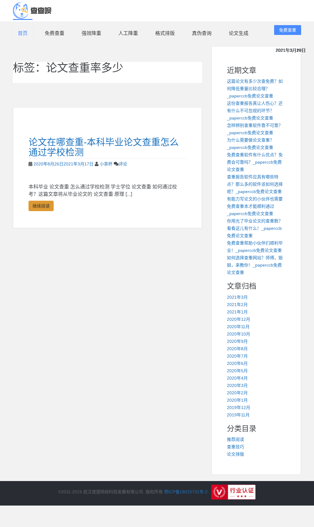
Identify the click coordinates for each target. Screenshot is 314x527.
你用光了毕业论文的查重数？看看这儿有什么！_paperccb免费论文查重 (255, 228)
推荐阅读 (235, 439)
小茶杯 (106, 163)
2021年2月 (237, 304)
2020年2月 (237, 392)
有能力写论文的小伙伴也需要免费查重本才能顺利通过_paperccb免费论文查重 (255, 206)
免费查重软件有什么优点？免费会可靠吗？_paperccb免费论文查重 (255, 162)
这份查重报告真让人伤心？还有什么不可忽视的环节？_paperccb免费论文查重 (255, 110)
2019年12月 (238, 407)
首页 (23, 33)
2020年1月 (237, 400)
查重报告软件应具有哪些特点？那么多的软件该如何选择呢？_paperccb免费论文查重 (255, 184)
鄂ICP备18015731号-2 (186, 491)
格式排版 (165, 33)
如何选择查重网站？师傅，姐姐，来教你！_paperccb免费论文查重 (255, 265)
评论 (123, 163)
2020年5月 (237, 370)
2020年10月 (238, 334)
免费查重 (54, 33)
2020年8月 (237, 348)
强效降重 (91, 33)
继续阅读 (41, 206)
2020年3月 (237, 385)
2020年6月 (237, 363)
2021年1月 (237, 311)
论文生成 (238, 33)
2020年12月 (238, 319)
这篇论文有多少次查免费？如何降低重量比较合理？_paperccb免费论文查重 (255, 88)
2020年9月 (237, 341)
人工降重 (128, 33)
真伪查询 (202, 33)
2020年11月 (238, 326)
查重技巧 (235, 446)
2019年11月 (238, 414)
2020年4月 (237, 378)
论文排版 (235, 454)
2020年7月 (237, 356)
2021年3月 (237, 297)
